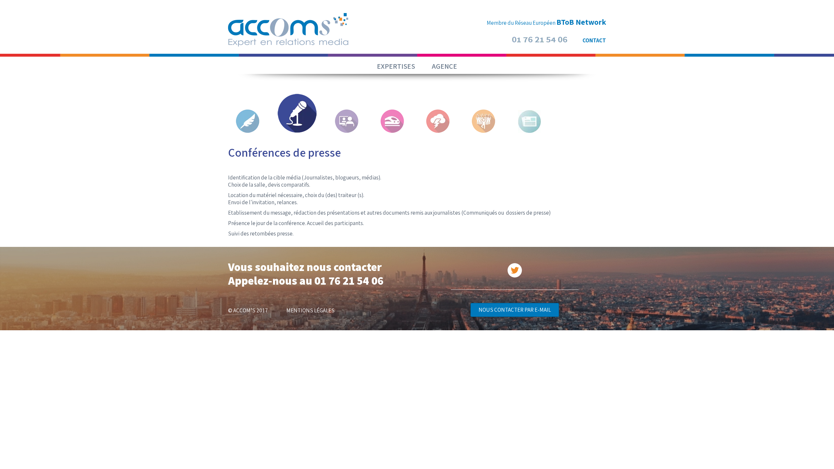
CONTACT (594, 40)
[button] (514, 310)
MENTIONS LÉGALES (310, 310)
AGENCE (444, 66)
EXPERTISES (396, 66)
